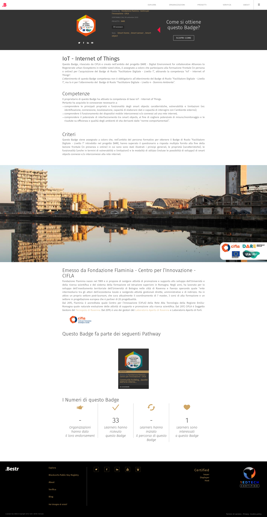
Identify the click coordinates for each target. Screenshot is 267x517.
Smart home (123, 33)
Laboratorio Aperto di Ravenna (152, 310)
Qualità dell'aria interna (134, 381)
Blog (51, 497)
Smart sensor (137, 33)
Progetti (202, 5)
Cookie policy (255, 514)
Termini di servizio (234, 514)
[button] (79, 43)
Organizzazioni (177, 5)
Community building (129, 380)
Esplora (152, 5)
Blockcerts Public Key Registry (64, 475)
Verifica (227, 5)
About (246, 5)
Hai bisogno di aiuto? (58, 504)
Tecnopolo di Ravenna (88, 310)
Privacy (246, 514)
